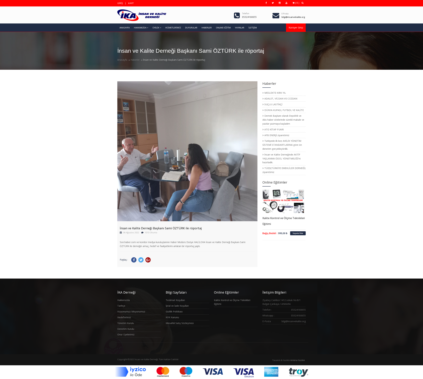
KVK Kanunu (172, 317)
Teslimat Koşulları (175, 300)
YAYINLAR (239, 27)
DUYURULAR (191, 27)
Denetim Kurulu (125, 328)
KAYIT (131, 3)
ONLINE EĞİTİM (223, 27)
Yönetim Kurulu (125, 323)
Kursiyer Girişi (296, 27)
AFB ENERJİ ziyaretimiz (276, 135)
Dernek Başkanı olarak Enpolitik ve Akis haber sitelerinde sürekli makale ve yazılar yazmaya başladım (283, 119)
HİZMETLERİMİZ (173, 27)
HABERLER (207, 27)
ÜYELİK (156, 27)
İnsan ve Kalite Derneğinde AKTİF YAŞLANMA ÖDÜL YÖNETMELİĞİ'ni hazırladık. (281, 158)
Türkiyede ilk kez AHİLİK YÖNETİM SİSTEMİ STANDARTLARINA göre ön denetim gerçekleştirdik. (282, 144)
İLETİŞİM (253, 27)
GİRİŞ (120, 3)
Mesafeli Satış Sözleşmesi (180, 323)
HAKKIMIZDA (140, 27)
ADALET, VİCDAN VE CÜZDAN (280, 98)
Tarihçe (121, 305)
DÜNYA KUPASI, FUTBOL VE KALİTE (284, 110)
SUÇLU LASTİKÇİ (273, 104)
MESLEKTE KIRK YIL (275, 92)
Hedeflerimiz (124, 317)
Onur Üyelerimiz (126, 334)
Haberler (135, 59)
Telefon (245, 13)
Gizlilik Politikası (174, 311)
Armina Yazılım (297, 360)
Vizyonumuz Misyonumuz (131, 311)
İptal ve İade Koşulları (177, 305)
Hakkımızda (123, 300)
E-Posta (285, 13)
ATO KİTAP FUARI (274, 129)
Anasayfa (122, 59)
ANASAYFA (124, 27)
